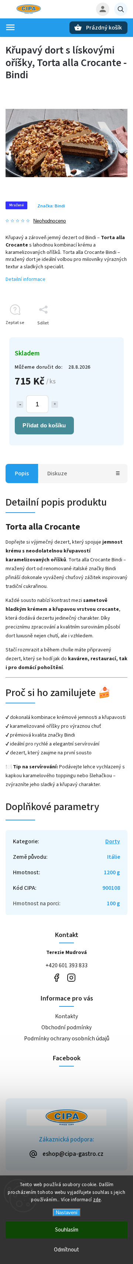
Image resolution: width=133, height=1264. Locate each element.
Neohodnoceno (49, 221)
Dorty (112, 841)
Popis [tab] (22, 473)
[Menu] (10, 27)
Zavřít (104, 336)
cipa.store (71, 977)
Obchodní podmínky (66, 1027)
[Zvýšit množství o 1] (54, 404)
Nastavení (67, 1212)
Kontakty (66, 1016)
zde (97, 1199)
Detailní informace (25, 279)
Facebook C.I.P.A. (56, 977)
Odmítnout (66, 1250)
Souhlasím (66, 1230)
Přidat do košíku (44, 425)
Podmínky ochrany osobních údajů (66, 1038)
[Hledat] (120, 9)
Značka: (51, 206)
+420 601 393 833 (66, 965)
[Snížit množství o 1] (20, 404)
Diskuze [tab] (57, 473)
